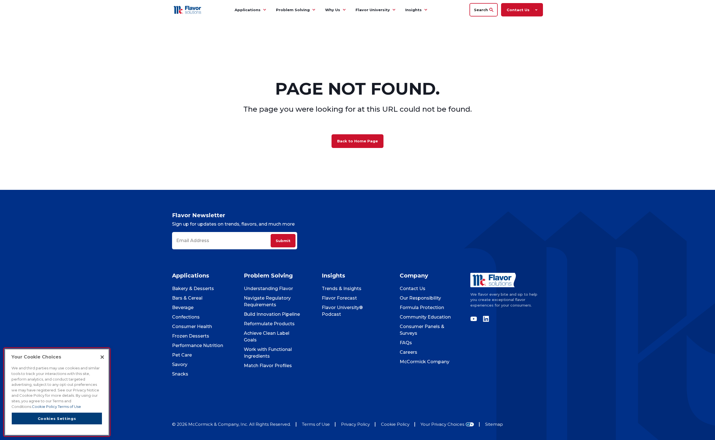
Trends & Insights (341, 288)
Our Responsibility (420, 298)
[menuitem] (264, 9)
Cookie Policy (395, 424)
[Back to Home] (188, 9)
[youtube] (475, 318)
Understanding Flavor (268, 288)
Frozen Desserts (190, 336)
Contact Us (412, 288)
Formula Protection (422, 307)
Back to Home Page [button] (357, 141)
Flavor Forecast (339, 298)
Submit (283, 240)
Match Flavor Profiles (268, 365)
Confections (186, 317)
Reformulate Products (269, 323)
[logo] (506, 280)
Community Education (425, 317)
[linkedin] (484, 318)
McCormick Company (424, 361)
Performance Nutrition (197, 345)
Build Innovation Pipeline (272, 314)
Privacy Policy (355, 424)
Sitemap (494, 424)
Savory (179, 364)
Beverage (183, 307)
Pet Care (182, 355)
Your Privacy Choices (442, 424)
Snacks (180, 374)
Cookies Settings (57, 418)
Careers (408, 352)
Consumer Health (192, 326)
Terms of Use (316, 424)
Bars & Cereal (187, 298)
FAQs (406, 342)
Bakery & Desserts (193, 288)
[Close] (102, 357)
